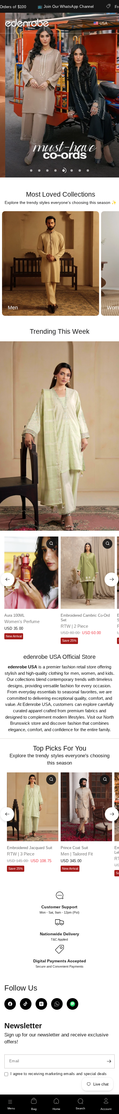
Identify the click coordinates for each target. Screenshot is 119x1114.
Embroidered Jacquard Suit (29, 848)
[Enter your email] (109, 1061)
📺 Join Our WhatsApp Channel (42, 6)
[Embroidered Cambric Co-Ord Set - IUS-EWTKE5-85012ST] (88, 573)
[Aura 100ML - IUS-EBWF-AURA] (31, 573)
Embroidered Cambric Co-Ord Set (85, 617)
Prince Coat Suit (74, 848)
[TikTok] (25, 1004)
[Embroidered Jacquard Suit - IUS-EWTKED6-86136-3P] (32, 806)
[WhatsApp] (57, 1004)
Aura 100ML (14, 615)
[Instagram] (41, 1004)
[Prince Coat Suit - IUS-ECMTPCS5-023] (86, 806)
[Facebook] (10, 1004)
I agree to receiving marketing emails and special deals (58, 1074)
